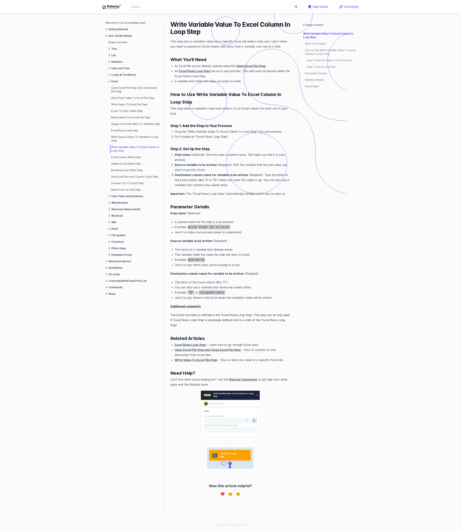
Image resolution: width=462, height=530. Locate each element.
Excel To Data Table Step (127, 110)
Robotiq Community (243, 379)
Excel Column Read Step (126, 157)
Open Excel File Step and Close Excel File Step (134, 89)
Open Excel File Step (251, 66)
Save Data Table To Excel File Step (132, 97)
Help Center (320, 6)
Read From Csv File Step (126, 189)
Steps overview (117, 42)
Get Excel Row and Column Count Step (134, 176)
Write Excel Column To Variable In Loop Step (134, 138)
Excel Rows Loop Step (124, 130)
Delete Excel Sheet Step (126, 163)
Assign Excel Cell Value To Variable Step (135, 123)
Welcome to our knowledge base (125, 22)
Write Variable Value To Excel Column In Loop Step (135, 148)
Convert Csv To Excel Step (127, 183)
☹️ (238, 494)
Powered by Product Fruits (231, 524)
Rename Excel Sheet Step (127, 170)
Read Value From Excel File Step (130, 117)
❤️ (222, 494)
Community (351, 6)
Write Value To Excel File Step (129, 104)
